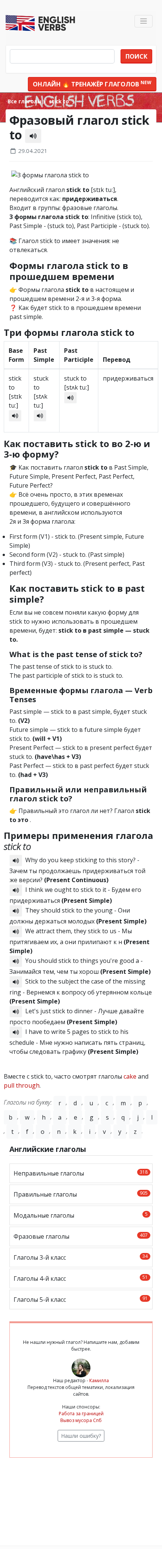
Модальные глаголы (81, 1215)
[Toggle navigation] (143, 21)
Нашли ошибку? (81, 1435)
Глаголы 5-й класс (81, 1299)
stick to (58, 101)
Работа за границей (81, 1413)
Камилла (99, 1380)
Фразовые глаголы (81, 1236)
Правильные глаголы (81, 1194)
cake (130, 1076)
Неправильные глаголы (81, 1173)
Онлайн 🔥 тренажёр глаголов (92, 83)
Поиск (136, 56)
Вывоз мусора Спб (81, 1420)
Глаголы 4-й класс (81, 1278)
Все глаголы (24, 101)
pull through (22, 1085)
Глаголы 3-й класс (81, 1257)
